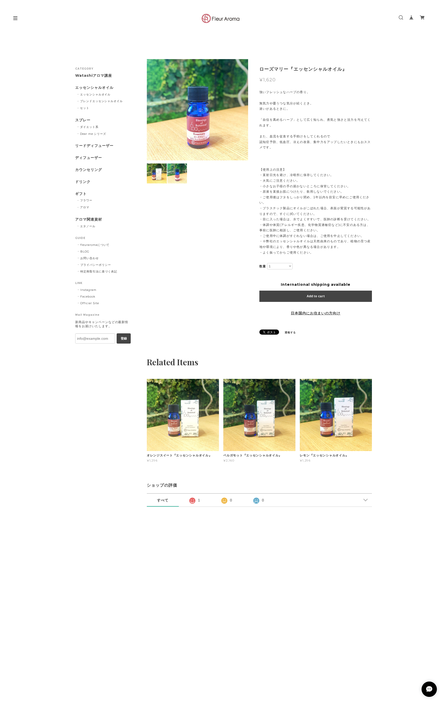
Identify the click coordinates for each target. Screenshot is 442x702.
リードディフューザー (94, 146)
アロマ (84, 207)
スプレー (83, 120)
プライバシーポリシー (95, 265)
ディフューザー (88, 158)
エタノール (87, 226)
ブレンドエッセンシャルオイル (101, 101)
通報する (290, 332)
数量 (262, 266)
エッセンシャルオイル (94, 87)
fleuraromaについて (94, 245)
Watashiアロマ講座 (93, 75)
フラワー (86, 200)
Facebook (87, 296)
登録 (124, 338)
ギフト (81, 194)
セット (84, 108)
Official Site (89, 303)
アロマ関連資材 (88, 219)
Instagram (88, 290)
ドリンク (83, 182)
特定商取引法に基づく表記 (98, 271)
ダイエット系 (89, 127)
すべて (163, 500)
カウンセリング (88, 170)
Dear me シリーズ (93, 134)
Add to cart (316, 296)
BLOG (84, 251)
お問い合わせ (89, 258)
